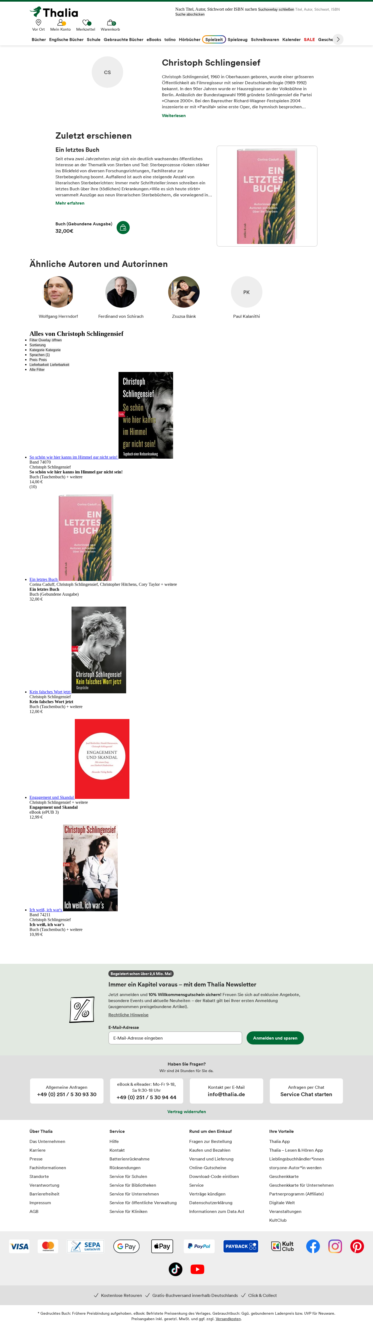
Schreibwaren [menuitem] (265, 39)
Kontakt (117, 1150)
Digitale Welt (282, 1202)
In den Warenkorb (123, 227)
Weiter (338, 39)
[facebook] (313, 1246)
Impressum (40, 1202)
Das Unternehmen (47, 1141)
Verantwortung (44, 1185)
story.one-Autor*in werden (295, 1167)
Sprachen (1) (39, 355)
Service (117, 1131)
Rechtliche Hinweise (128, 1014)
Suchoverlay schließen (276, 9)
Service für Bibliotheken (132, 1185)
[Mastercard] (48, 1246)
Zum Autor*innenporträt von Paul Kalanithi (246, 297)
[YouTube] (197, 1269)
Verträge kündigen (207, 1194)
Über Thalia (41, 1131)
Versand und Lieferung (211, 1159)
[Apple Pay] (162, 1246)
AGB (34, 1211)
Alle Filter (37, 370)
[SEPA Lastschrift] (85, 1246)
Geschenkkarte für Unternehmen (301, 1185)
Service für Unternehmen (134, 1194)
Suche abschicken (190, 14)
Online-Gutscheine (207, 1167)
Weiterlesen (174, 115)
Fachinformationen (47, 1167)
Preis (33, 360)
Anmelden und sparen (275, 1038)
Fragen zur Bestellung (210, 1141)
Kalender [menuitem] (291, 39)
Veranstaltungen (285, 1211)
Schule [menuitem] (93, 39)
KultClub (277, 1220)
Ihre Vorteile (281, 1131)
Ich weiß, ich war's (46, 909)
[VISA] (19, 1246)
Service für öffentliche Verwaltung (143, 1202)
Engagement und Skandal (52, 797)
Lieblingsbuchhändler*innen (296, 1159)
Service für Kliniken (128, 1211)
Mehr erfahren (69, 203)
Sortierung (37, 345)
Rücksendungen (125, 1167)
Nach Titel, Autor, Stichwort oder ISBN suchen (216, 9)
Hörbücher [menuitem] (189, 39)
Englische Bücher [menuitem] (66, 39)
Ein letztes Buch (267, 196)
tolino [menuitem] (170, 39)
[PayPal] (199, 1246)
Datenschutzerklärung (210, 1202)
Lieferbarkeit (39, 365)
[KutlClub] (282, 1246)
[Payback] (241, 1246)
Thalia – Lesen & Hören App (296, 1150)
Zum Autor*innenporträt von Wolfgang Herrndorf (58, 297)
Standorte (39, 1176)
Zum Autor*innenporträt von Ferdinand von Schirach (121, 297)
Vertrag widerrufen (186, 1111)
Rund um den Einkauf (210, 1131)
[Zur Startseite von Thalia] (56, 11)
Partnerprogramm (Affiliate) (296, 1194)
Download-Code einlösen (214, 1176)
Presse (36, 1159)
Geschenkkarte (284, 1176)
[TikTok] (175, 1269)
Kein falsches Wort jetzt (50, 691)
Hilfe (114, 1141)
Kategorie (37, 350)
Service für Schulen (128, 1176)
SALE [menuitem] (309, 39)
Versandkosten (228, 1318)
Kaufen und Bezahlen (209, 1150)
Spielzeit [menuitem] (214, 39)
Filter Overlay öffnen (45, 340)
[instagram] (335, 1246)
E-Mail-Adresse (123, 1027)
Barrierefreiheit (44, 1194)
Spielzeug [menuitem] (238, 39)
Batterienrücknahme (129, 1159)
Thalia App (279, 1141)
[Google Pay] (126, 1246)
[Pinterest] (357, 1246)
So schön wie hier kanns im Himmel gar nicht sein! (74, 457)
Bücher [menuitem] (39, 39)
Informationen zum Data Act (216, 1211)
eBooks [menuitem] (154, 39)
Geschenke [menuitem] (329, 39)
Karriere (37, 1150)
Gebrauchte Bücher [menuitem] (123, 39)
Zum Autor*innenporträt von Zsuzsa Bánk (183, 297)
